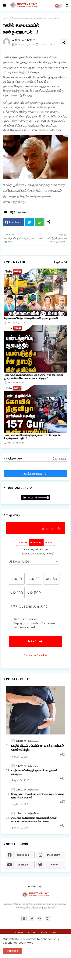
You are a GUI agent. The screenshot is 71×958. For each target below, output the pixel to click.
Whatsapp (39, 222)
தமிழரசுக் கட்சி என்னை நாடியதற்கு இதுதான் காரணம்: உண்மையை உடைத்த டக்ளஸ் (34, 819)
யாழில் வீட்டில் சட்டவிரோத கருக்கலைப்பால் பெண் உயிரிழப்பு (37, 748)
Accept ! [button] (12, 951)
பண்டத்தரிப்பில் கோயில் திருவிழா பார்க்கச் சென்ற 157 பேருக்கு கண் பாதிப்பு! (33, 436)
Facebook (15, 222)
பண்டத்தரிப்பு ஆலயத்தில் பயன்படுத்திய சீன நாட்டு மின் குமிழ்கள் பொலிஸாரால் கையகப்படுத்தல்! (33, 376)
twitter (53, 864)
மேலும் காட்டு (60, 262)
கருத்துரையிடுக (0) (35, 474)
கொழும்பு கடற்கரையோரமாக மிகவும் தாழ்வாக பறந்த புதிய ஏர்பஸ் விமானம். (37, 795)
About (32, 932)
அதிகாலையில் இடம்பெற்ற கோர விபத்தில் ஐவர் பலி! (31, 318)
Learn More (26, 943)
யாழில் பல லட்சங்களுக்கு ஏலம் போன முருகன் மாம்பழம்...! (34, 772)
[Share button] (48, 222)
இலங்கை (16, 18)
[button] (67, 5)
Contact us (48, 932)
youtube (23, 864)
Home (19, 932)
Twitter (29, 222)
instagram (53, 854)
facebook (23, 854)
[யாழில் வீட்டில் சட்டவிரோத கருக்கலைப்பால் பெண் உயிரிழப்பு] (35, 710)
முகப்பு (6, 18)
